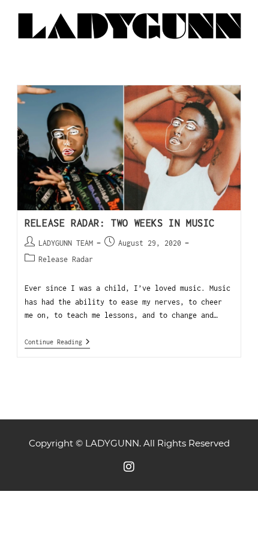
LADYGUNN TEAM (65, 243)
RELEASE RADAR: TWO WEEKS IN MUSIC (120, 223)
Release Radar (65, 259)
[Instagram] (129, 467)
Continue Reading (57, 341)
